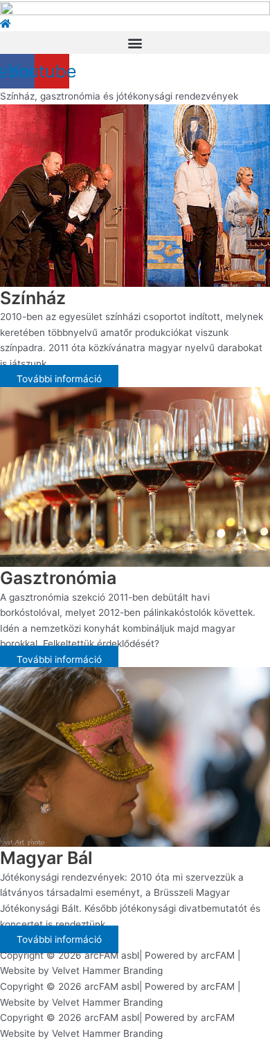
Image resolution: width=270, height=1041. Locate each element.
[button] (135, 42)
